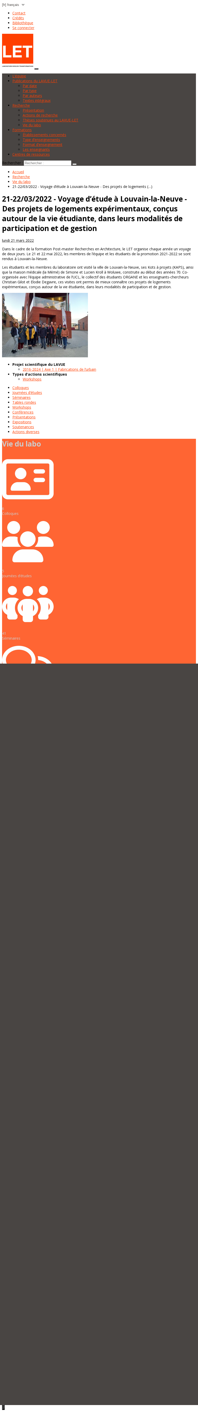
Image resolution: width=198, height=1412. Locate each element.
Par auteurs (32, 95)
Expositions (21, 421)
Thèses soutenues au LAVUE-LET (50, 120)
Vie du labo (32, 124)
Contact (19, 13)
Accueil (18, 171)
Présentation (33, 110)
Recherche (21, 105)
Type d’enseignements (41, 139)
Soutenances (23, 426)
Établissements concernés (44, 134)
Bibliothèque (22, 22)
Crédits (18, 17)
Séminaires (21, 397)
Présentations (24, 417)
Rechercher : (12, 162)
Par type (30, 90)
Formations (22, 129)
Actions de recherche (40, 115)
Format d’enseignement (42, 144)
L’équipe (19, 75)
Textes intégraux (37, 100)
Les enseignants (36, 149)
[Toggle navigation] (36, 69)
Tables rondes (24, 402)
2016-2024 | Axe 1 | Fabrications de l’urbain (59, 369)
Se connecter (23, 27)
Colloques (20, 387)
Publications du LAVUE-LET (34, 80)
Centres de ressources (31, 154)
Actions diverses (25, 431)
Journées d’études (27, 392)
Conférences (23, 412)
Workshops (32, 379)
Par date (30, 85)
